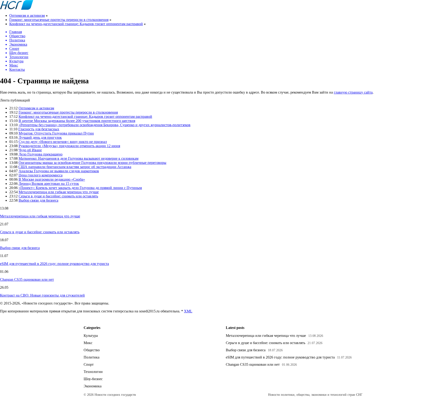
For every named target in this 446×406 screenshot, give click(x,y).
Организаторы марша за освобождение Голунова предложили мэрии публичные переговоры (92, 163)
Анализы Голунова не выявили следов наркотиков (59, 171)
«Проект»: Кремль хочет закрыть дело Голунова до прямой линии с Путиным (80, 188)
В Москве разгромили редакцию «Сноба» (52, 179)
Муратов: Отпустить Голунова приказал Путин (56, 133)
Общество (92, 350)
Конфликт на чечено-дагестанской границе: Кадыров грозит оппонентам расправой (76, 24)
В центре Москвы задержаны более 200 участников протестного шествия (77, 121)
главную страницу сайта (353, 92)
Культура (91, 336)
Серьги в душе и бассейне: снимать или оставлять (58, 196)
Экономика (93, 386)
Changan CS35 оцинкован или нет (27, 279)
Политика (91, 357)
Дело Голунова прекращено (40, 154)
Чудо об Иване (30, 150)
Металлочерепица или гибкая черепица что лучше (59, 192)
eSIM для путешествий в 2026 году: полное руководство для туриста (54, 264)
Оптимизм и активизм (27, 15)
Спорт (89, 364)
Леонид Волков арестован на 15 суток (49, 184)
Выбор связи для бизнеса (38, 200)
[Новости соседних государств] (16, 8)
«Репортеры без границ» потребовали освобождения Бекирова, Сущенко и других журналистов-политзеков (104, 125)
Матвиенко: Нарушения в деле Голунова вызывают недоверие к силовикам (78, 158)
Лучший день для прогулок (40, 137)
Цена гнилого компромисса (40, 175)
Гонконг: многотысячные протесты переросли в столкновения (58, 20)
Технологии (93, 372)
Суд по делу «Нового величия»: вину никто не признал (63, 142)
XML (188, 311)
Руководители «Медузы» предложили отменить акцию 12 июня (69, 146)
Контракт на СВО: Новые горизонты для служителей (42, 295)
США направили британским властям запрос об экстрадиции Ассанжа (74, 167)
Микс (88, 343)
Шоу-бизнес (93, 379)
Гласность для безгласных (38, 129)
